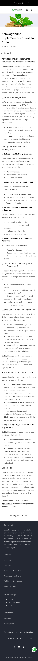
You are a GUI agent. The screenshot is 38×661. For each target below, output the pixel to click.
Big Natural (14, 657)
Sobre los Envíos (10, 586)
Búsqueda (7, 561)
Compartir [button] (7, 53)
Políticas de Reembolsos (13, 581)
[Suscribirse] (31, 638)
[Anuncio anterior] (4, 3)
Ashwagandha (9, 624)
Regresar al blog (20, 515)
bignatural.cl (7, 503)
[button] (4, 10)
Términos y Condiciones (13, 576)
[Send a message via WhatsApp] (34, 649)
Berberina (7, 619)
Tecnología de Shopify (25, 657)
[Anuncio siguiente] (34, 3)
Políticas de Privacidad (12, 571)
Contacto (7, 566)
